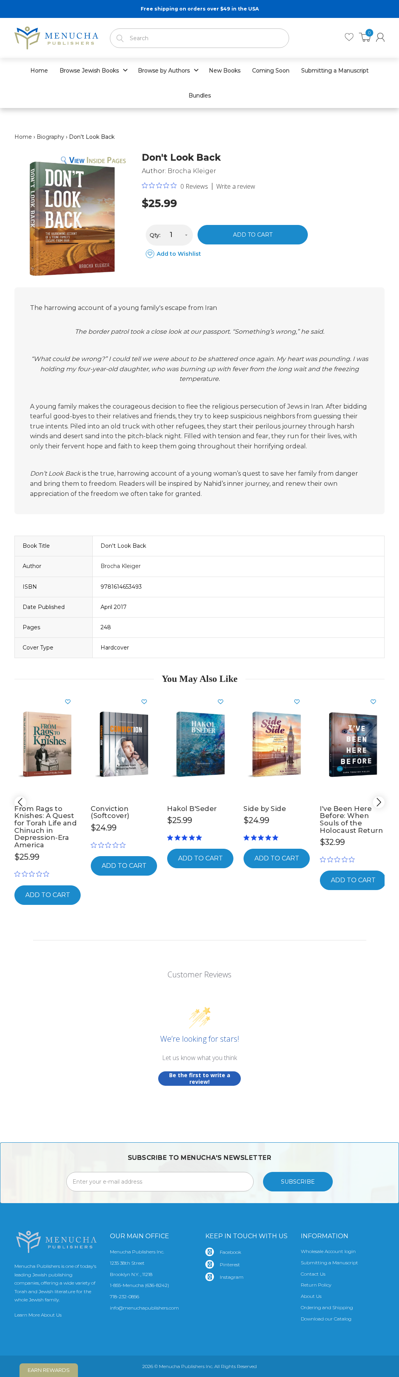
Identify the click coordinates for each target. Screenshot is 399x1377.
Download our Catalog (326, 1319)
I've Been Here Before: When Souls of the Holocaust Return (351, 819)
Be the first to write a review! (199, 1078)
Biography (50, 136)
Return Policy (316, 1285)
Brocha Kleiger (192, 171)
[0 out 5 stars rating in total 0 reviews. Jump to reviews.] (33, 874)
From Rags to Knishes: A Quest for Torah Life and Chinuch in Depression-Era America (45, 827)
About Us (311, 1296)
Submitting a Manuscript (329, 1262)
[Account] (380, 37)
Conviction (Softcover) (110, 812)
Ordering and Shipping (327, 1307)
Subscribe (298, 1181)
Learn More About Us (38, 1315)
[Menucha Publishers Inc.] (56, 36)
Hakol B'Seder (192, 808)
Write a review (235, 186)
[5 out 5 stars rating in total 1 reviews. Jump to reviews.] (262, 837)
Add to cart (252, 234)
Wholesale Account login (328, 1251)
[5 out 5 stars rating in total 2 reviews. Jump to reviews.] (186, 837)
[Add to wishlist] (71, 702)
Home (23, 136)
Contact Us (313, 1274)
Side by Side (265, 808)
